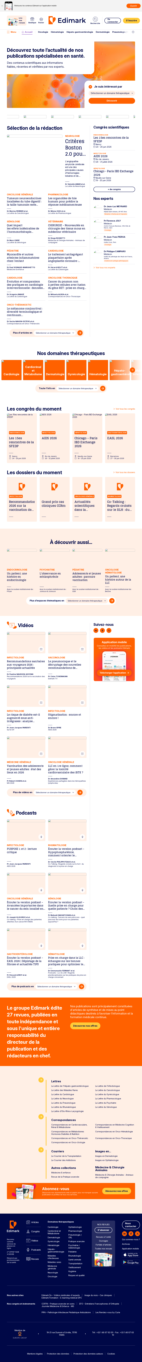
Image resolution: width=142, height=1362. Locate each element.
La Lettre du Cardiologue (62, 1094)
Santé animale (74, 1259)
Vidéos (34, 1240)
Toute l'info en (47, 388)
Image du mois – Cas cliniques (98, 1295)
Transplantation (75, 1263)
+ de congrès (114, 189)
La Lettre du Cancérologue (107, 1090)
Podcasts (36, 1249)
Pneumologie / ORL (121, 32)
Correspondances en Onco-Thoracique (113, 1138)
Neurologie (53, 1272)
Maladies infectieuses (53, 1257)
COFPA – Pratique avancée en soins (58, 1304)
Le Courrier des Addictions (63, 1160)
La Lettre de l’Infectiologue (107, 1086)
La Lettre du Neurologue (62, 1098)
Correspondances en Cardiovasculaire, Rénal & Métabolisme (69, 1126)
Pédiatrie (72, 1251)
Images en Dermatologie (106, 1156)
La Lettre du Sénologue (106, 1107)
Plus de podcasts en (23, 986)
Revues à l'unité (103, 1237)
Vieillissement (74, 1267)
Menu (13, 32)
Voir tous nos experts (105, 267)
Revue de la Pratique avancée (65, 1177)
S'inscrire (131, 20)
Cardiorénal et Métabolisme (54, 1232)
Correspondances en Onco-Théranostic (69, 1138)
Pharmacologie (75, 1231)
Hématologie (57, 32)
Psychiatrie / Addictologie (74, 1246)
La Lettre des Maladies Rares (64, 1090)
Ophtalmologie (75, 1227)
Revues (35, 1259)
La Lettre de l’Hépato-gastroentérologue (70, 1086)
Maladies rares (54, 1262)
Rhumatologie (74, 1256)
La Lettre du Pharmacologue (108, 1098)
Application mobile (130, 1248)
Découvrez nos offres (85, 1025)
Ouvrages (103, 1241)
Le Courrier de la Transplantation (66, 1156)
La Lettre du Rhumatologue (63, 1107)
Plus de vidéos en (22, 792)
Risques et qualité (76, 1275)
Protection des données (58, 1354)
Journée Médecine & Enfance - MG (58, 1306)
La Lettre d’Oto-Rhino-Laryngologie (67, 1111)
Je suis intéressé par (107, 86)
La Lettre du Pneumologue (63, 1103)
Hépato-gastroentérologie (80, 32)
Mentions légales (35, 1354)
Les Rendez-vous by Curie (108, 1312)
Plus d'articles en (22, 332)
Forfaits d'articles (103, 1245)
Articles (35, 1222)
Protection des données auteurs (88, 1354)
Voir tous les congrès (125, 409)
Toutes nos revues (103, 1248)
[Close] (2, 6)
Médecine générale (52, 1267)
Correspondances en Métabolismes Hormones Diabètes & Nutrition (67, 1132)
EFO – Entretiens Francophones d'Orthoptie (99, 1304)
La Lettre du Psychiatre (105, 1103)
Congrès (35, 1231)
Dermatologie (103, 32)
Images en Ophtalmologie (107, 1160)
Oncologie (43, 32)
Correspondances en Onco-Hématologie (114, 1131)
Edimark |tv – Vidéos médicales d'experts (61, 1295)
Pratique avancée (76, 1241)
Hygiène (72, 1271)
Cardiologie (53, 1227)
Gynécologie (53, 1241)
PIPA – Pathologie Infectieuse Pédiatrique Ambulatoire (66, 1312)
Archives (126, 1244)
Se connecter (112, 20)
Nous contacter (130, 1225)
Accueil (28, 32)
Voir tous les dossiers (125, 472)
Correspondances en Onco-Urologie (68, 1142)
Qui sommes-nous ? (131, 1239)
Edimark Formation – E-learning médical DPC (62, 1298)
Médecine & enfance (61, 1172)
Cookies (111, 1354)
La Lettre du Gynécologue (107, 1094)
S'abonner (103, 1230)
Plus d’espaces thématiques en (47, 600)
